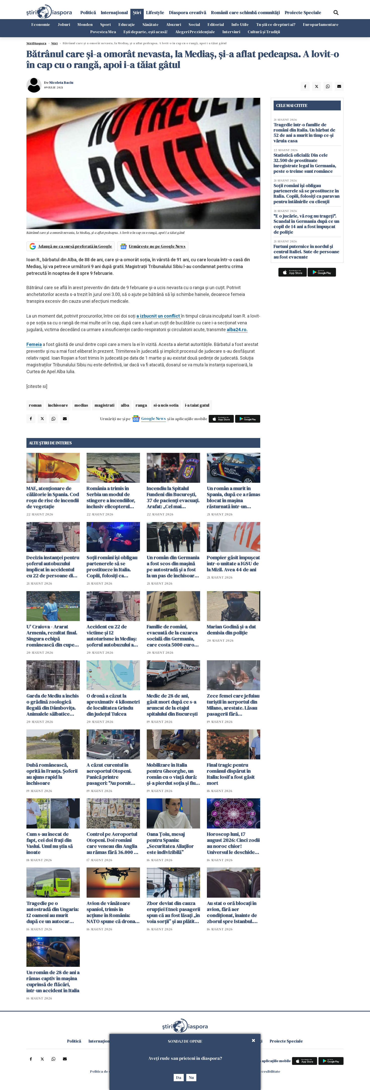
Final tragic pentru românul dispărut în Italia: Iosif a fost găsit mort (231, 774)
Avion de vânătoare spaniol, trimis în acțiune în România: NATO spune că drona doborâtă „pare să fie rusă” (111, 912)
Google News (153, 418)
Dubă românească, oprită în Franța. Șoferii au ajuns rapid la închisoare (52, 774)
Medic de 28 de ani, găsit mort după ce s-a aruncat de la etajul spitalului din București (172, 705)
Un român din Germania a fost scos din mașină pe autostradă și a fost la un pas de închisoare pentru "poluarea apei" (173, 566)
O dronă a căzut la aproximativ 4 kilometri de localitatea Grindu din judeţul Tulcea (113, 705)
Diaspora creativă (187, 12)
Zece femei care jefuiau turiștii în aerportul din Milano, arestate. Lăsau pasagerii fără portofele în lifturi (233, 705)
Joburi (64, 24)
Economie (40, 24)
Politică (88, 12)
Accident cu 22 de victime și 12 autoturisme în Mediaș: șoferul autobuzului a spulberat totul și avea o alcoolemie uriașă (113, 636)
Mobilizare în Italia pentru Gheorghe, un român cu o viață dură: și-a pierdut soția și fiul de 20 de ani (172, 774)
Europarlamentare (321, 24)
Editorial (216, 24)
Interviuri (231, 31)
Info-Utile (240, 24)
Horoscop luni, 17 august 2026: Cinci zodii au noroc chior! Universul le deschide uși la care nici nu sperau (233, 843)
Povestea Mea (103, 31)
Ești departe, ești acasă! (146, 31)
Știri (137, 12)
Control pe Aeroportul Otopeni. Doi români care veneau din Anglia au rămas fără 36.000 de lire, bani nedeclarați (113, 843)
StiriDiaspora (36, 43)
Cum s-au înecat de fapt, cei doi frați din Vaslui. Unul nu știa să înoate (49, 843)
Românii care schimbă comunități (245, 12)
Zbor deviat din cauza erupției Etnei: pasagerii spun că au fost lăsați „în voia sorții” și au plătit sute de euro (173, 912)
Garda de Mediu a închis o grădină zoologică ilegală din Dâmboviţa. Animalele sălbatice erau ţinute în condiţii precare (52, 705)
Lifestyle (155, 12)
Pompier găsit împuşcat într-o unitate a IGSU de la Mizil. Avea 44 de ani (233, 563)
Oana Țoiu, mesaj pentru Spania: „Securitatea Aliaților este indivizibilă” (170, 843)
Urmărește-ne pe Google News (157, 246)
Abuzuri (173, 24)
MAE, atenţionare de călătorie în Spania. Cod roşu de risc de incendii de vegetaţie (52, 497)
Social (194, 24)
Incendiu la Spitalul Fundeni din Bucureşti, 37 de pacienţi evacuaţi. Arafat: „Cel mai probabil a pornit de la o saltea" (173, 497)
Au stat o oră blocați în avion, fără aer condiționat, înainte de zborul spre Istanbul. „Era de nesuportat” (232, 912)
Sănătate (150, 24)
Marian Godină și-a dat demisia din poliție (231, 630)
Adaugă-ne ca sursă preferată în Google (75, 246)
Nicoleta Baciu (61, 82)
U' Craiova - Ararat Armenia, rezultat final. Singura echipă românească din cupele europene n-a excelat (52, 636)
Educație (127, 24)
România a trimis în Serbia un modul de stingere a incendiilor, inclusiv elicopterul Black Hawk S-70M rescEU (111, 497)
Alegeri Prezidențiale (195, 31)
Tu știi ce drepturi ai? (275, 24)
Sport (105, 24)
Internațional (114, 12)
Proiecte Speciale (303, 12)
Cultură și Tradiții (264, 31)
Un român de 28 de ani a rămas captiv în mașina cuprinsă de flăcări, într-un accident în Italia (53, 981)
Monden (85, 24)
